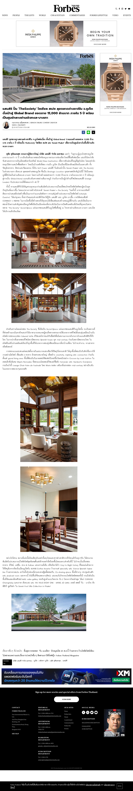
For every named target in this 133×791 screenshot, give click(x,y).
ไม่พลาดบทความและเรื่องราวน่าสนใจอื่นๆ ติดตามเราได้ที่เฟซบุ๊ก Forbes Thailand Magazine (41, 656)
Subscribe (66, 699)
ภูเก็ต (35, 661)
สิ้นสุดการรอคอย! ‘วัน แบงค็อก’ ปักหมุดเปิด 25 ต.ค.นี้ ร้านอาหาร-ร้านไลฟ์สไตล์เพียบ (59, 651)
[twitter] (93, 133)
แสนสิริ (65, 661)
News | (14, 125)
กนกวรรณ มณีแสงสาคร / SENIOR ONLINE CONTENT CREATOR (34, 123)
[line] (88, 133)
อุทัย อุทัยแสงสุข (55, 661)
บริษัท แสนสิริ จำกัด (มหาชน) (22, 661)
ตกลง (119, 786)
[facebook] (83, 133)
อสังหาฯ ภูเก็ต (43, 661)
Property (21, 125)
